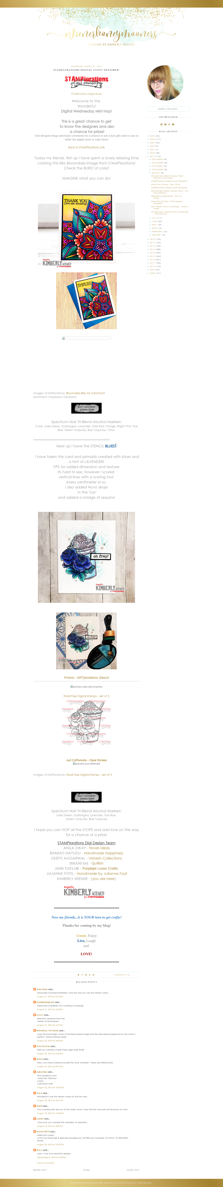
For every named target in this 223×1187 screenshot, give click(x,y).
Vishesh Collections (105, 858)
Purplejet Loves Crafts (100, 868)
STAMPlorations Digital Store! (86, 93)
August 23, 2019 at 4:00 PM (50, 1126)
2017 (153, 242)
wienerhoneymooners (91, 1183)
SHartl (39, 1105)
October (157, 166)
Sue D (39, 1093)
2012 (153, 259)
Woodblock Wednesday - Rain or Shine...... (166, 197)
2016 (153, 246)
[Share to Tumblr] (89, 975)
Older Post (133, 1170)
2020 (153, 153)
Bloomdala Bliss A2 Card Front (85, 393)
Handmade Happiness (103, 852)
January (157, 235)
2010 (153, 266)
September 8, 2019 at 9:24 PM (51, 1157)
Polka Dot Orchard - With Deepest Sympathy (167, 202)
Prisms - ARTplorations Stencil (86, 677)
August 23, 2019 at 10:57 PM (50, 1144)
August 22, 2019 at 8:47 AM (50, 1066)
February (157, 231)
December (158, 159)
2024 (153, 139)
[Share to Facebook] (82, 975)
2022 (153, 146)
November (158, 163)
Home (87, 1170)
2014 (153, 253)
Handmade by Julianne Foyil (102, 873)
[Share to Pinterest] (86, 975)
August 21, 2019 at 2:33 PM (50, 1009)
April (155, 228)
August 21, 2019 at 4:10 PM (50, 1024)
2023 (153, 143)
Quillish (97, 863)
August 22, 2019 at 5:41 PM (50, 1100)
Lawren (40, 1118)
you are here (103, 878)
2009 (153, 270)
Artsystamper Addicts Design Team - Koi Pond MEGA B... (169, 192)
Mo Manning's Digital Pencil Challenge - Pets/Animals (169, 213)
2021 (153, 149)
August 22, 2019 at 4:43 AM (50, 1040)
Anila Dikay (41, 989)
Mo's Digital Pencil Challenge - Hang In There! (170, 207)
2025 (153, 136)
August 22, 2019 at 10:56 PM (50, 1113)
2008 (153, 273)
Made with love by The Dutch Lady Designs (128, 1183)
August (156, 173)
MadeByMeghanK (45, 1002)
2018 (153, 239)
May (154, 225)
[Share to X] (78, 975)
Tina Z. (39, 1150)
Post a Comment (45, 1162)
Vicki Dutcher (43, 1046)
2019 (153, 156)
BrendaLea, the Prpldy (47, 1030)
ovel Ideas (101, 847)
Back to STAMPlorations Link (86, 147)
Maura (39, 1058)
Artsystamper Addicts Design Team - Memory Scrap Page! (168, 177)
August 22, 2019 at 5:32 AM (50, 1053)
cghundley (41, 1071)
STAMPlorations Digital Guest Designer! (169, 181)
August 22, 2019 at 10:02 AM (50, 1087)
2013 (153, 256)
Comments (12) (122, 975)
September (158, 169)
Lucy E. (39, 1014)
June (155, 221)
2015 (153, 249)
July (155, 218)
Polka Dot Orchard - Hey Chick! (166, 184)
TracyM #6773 (43, 1131)
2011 (153, 263)
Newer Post (40, 1170)
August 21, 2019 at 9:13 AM (50, 996)
